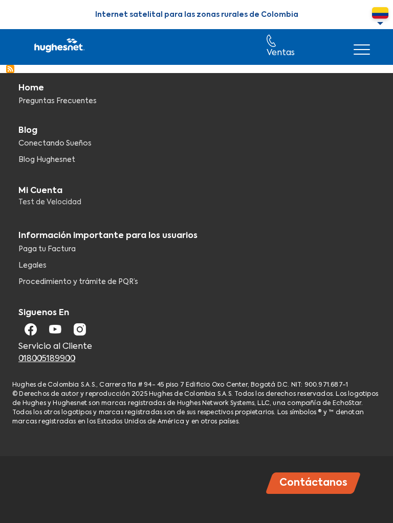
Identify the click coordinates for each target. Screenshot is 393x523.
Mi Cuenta (40, 191)
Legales (32, 265)
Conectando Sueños (55, 143)
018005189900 (46, 359)
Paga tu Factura (47, 249)
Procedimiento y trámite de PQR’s (78, 282)
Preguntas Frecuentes (57, 101)
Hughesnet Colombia (58, 47)
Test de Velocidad (49, 202)
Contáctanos (313, 483)
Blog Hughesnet (46, 159)
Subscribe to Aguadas (10, 69)
